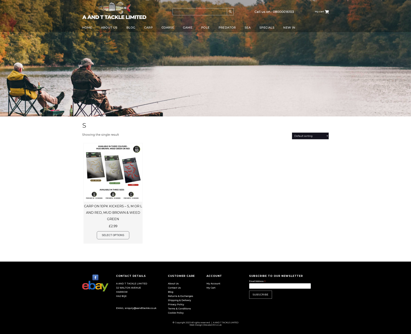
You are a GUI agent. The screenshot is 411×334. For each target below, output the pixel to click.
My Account (213, 283)
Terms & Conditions (179, 308)
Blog (170, 291)
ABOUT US (109, 27)
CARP (148, 27)
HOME (87, 27)
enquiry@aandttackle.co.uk (140, 308)
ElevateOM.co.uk (213, 325)
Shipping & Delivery (179, 300)
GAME (187, 27)
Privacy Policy (176, 304)
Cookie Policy (176, 312)
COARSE (168, 27)
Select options (113, 235)
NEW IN (289, 27)
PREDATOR (227, 27)
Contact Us (174, 287)
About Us (173, 283)
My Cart (210, 287)
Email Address (257, 281)
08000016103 (283, 12)
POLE (205, 27)
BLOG (130, 27)
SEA (248, 27)
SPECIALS (266, 27)
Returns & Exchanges (180, 296)
